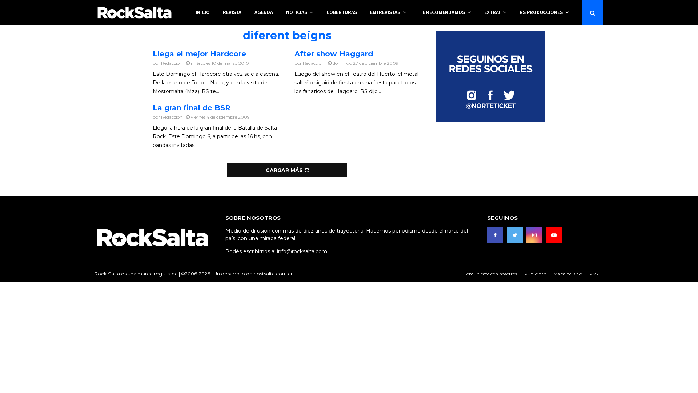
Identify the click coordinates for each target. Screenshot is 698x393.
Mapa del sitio (568, 274)
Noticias (296, 12)
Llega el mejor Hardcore (199, 53)
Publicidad (535, 274)
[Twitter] (515, 235)
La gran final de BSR (191, 107)
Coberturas (341, 12)
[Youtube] (554, 235)
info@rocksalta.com (302, 251)
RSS (593, 274)
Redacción (171, 63)
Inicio (203, 12)
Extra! (492, 12)
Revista (232, 12)
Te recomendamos (442, 12)
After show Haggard (333, 53)
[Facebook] (495, 235)
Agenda (263, 12)
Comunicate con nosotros (490, 274)
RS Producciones (541, 12)
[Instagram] (534, 235)
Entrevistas (385, 12)
